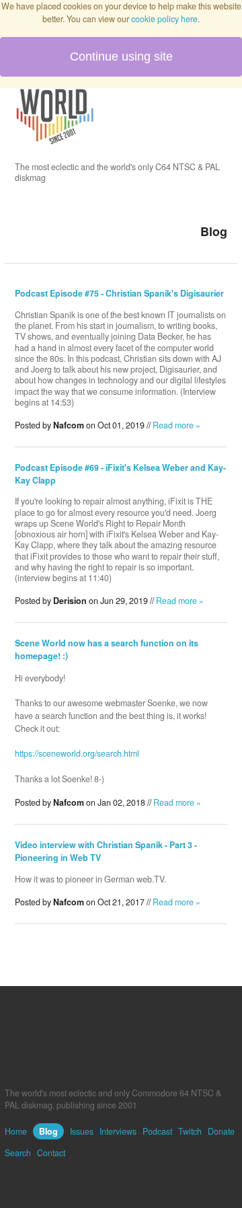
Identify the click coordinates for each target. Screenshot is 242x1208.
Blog (48, 1131)
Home (16, 1131)
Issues (81, 1131)
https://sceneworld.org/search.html (77, 753)
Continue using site (121, 56)
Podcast (157, 1131)
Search (18, 1153)
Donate (221, 1131)
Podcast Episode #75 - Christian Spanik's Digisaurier (119, 293)
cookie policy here (164, 19)
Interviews (117, 1131)
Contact (51, 1153)
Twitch (190, 1131)
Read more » (176, 425)
